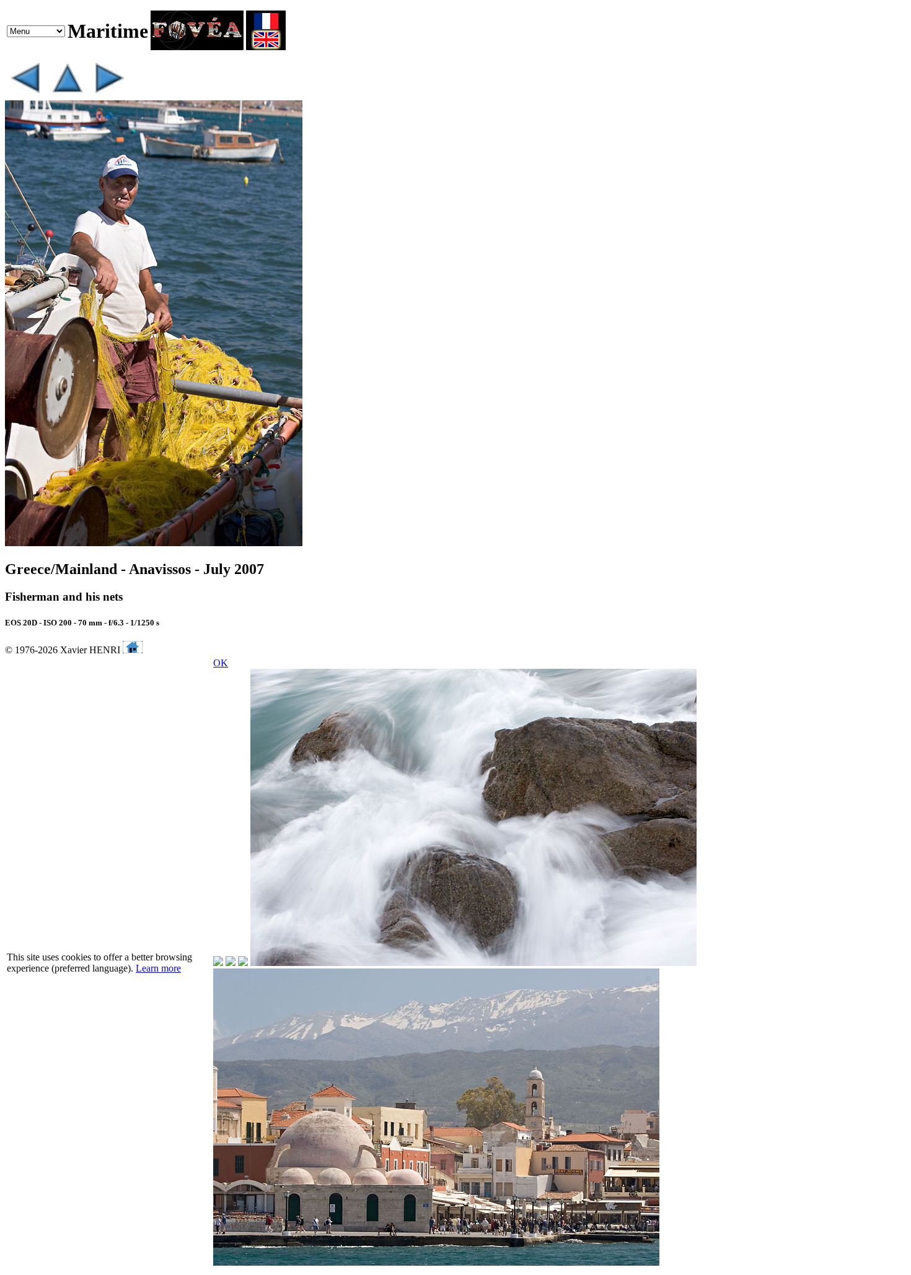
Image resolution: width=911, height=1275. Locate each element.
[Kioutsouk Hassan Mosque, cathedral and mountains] (25, 94)
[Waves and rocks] (109, 94)
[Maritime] (67, 94)
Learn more (158, 968)
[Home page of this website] (133, 650)
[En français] (266, 46)
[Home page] (197, 46)
